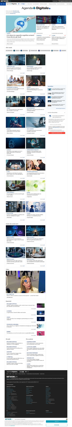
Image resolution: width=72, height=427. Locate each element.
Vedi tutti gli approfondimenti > (60, 108)
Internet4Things (9, 401)
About (8, 373)
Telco (48, 402)
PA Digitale (10, 413)
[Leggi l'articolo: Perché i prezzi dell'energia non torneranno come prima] (35, 190)
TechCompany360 (28, 392)
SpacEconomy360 (48, 401)
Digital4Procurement (29, 400)
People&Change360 (29, 403)
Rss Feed (16, 373)
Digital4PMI (28, 391)
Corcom (27, 389)
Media (48, 395)
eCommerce (12, 394)
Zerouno (27, 393)
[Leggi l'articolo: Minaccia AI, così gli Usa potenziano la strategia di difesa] (35, 106)
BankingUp (47, 390)
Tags (13, 373)
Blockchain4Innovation (10, 390)
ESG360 (8, 395)
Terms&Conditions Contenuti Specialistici (32, 373)
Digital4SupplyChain (29, 401)
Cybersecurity (11, 405)
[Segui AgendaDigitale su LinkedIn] (25, 371)
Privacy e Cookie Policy (21, 373)
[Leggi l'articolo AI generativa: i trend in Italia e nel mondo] (25, 313)
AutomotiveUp (48, 389)
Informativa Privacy (56, 127)
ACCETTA (56, 421)
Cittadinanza (12, 412)
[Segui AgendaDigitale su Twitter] (28, 371)
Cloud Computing (11, 391)
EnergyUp (47, 391)
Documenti (11, 393)
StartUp (30, 413)
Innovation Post (48, 393)
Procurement (31, 402)
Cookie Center (42, 373)
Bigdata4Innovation (10, 389)
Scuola (50, 400)
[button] (3, 3)
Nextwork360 (9, 378)
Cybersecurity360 (9, 392)
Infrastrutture (12, 400)
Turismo (50, 403)
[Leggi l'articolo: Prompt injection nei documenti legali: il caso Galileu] (15, 190)
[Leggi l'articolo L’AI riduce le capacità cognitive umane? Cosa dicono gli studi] (21, 30)
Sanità (11, 414)
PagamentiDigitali (9, 402)
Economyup (28, 412)
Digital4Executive (29, 390)
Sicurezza (11, 406)
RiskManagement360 (10, 403)
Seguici (21, 371)
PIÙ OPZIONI (56, 425)
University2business (49, 412)
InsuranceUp (48, 394)
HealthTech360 (48, 392)
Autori (10, 373)
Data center (10, 404)
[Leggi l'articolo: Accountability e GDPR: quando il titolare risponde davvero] (35, 64)
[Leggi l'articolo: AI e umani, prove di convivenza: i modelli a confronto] (35, 127)
